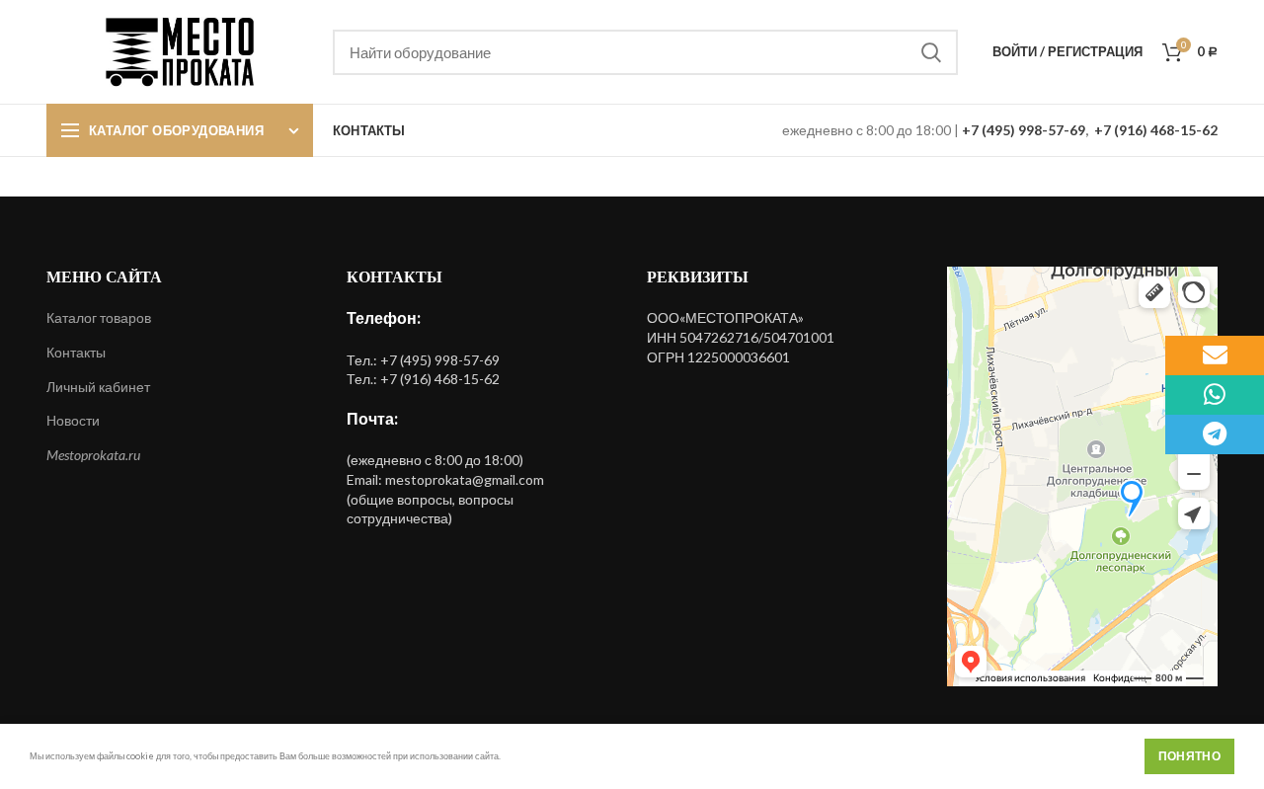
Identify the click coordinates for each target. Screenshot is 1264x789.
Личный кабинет (98, 386)
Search (931, 52)
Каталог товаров (98, 317)
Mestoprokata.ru (93, 454)
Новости (73, 420)
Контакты (76, 352)
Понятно (1189, 756)
